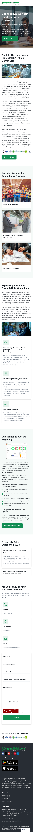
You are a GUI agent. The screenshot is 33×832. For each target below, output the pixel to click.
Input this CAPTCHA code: (11, 702)
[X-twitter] (6, 753)
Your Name (6, 656)
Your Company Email (9, 664)
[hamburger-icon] (29, 3)
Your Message (7, 687)
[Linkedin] (17, 753)
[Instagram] (12, 753)
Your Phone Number (9, 672)
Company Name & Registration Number (14, 679)
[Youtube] (9, 753)
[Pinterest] (15, 753)
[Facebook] (3, 753)
